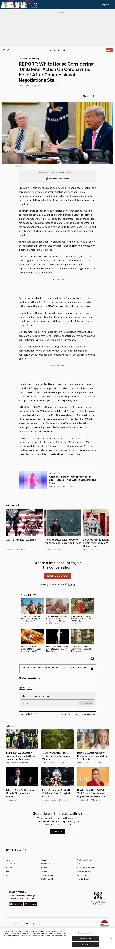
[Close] (111, 938)
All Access (9, 867)
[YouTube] (27, 923)
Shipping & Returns (84, 871)
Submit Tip (57, 831)
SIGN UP (109, 50)
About (43, 860)
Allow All (85, 944)
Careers (44, 871)
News (8, 860)
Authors (44, 867)
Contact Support (47, 875)
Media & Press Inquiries (85, 867)
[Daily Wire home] (57, 50)
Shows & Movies (12, 864)
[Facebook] (8, 923)
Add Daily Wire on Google (59, 179)
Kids (7, 875)
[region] (57, 938)
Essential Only (85, 938)
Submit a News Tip (83, 879)
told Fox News (68, 332)
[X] (14, 923)
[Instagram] (20, 923)
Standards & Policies (84, 875)
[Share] (93, 96)
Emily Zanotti (24, 86)
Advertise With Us (48, 864)
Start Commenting (57, 576)
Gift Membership (47, 879)
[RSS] (33, 923)
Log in (71, 584)
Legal (79, 864)
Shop (8, 871)
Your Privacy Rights (84, 860)
